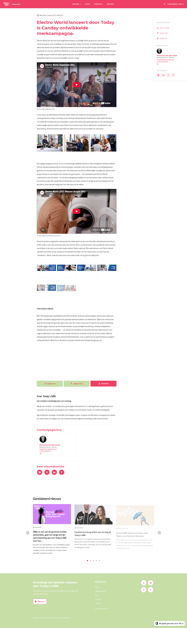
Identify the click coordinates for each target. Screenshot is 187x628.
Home (97, 587)
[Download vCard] (72, 437)
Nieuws (75, 4)
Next (159, 532)
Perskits (98, 4)
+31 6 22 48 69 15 (45, 451)
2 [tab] (90, 560)
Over (87, 4)
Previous (27, 532)
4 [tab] (96, 560)
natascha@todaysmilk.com (48, 449)
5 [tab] (99, 560)
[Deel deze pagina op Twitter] (47, 472)
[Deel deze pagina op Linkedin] (54, 472)
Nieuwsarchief (100, 591)
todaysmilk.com (174, 4)
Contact (111, 4)
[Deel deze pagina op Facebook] (61, 472)
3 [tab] (93, 560)
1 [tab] (87, 560)
